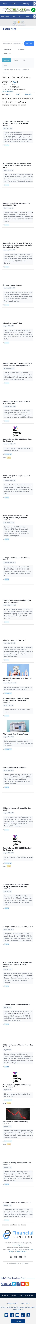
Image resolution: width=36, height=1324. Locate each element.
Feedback (18, 1321)
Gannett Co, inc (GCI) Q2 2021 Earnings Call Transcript (17, 849)
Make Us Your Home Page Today (13, 1278)
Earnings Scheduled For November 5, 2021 (16, 559)
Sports (14, 4)
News (5, 4)
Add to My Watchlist (7, 91)
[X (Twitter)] (11, 1257)
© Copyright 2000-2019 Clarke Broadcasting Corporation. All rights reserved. (18, 1308)
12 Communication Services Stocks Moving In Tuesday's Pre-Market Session (16, 887)
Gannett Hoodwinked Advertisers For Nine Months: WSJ (16, 204)
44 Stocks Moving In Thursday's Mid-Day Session (18, 1046)
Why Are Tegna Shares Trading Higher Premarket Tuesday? (17, 601)
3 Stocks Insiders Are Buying (14, 640)
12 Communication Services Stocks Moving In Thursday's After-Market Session (16, 123)
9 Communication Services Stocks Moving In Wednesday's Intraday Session (15, 518)
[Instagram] (25, 1257)
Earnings (9, 457)
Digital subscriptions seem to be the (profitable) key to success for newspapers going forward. (18, 743)
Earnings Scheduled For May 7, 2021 (17, 1202)
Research (28, 94)
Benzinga (7, 145)
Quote (8, 94)
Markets (6, 60)
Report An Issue (29, 1295)
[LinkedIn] (20, 1257)
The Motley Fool (8, 454)
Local (14, 16)
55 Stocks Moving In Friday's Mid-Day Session (17, 809)
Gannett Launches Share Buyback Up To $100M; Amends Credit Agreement (17, 364)
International (25, 69)
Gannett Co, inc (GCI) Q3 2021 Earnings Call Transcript (17, 440)
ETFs (24, 60)
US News (27, 16)
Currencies (17, 69)
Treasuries (6, 72)
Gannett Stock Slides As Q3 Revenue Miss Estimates (16, 402)
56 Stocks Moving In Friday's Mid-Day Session (17, 1164)
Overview (6, 69)
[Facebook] (16, 1257)
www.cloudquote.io (18, 1245)
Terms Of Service (21, 1251)
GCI (15, 81)
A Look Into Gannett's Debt (13, 323)
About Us (5, 1295)
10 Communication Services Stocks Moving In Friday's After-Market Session (16, 701)
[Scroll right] (34, 4)
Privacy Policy (25, 1303)
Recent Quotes (7, 49)
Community (25, 4)
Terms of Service (12, 1303)
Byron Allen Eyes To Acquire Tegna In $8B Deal (16, 477)
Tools (5, 65)
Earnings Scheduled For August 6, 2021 (18, 927)
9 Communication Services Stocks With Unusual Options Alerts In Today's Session (17, 964)
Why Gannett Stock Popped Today (16, 734)
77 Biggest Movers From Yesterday (16, 1004)
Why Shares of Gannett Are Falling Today (15, 1123)
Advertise (13, 1295)
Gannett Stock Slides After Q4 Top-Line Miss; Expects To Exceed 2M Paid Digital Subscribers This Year (17, 245)
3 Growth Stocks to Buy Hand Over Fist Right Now (17, 679)
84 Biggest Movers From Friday (15, 767)
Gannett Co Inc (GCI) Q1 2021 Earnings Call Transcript (17, 1086)
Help (20, 1295)
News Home (5, 16)
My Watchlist (21, 49)
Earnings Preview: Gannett (13, 285)
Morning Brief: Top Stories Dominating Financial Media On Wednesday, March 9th (17, 165)
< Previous (5, 105)
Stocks (16, 60)
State (20, 16)
